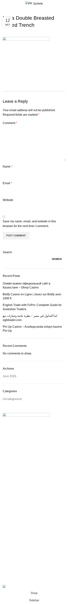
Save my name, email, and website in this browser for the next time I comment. (29, 224)
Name (7, 166)
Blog (12, 528)
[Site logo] (34, 3)
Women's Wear (18, 474)
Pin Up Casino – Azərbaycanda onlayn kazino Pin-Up (32, 328)
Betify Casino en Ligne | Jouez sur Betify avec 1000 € (32, 296)
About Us (15, 506)
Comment (10, 123)
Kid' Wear (15, 485)
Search (7, 252)
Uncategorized (12, 398)
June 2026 (9, 376)
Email (7, 183)
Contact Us (16, 517)
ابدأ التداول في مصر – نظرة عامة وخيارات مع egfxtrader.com (30, 317)
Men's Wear (16, 463)
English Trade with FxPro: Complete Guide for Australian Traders (32, 306)
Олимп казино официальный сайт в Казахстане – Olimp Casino (26, 285)
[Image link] (26, 416)
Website (8, 200)
